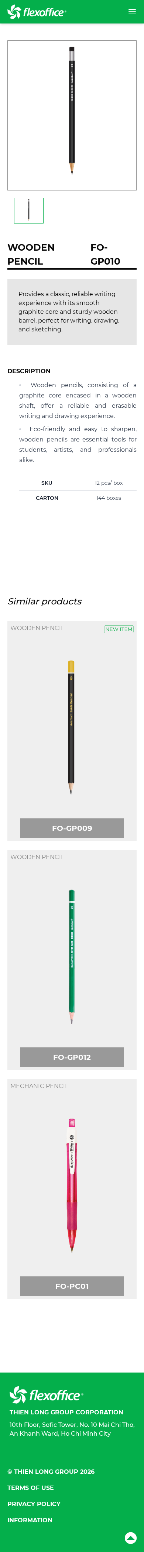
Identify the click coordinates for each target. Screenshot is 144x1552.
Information (29, 1520)
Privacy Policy (34, 1504)
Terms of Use (30, 1487)
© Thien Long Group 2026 (51, 1471)
